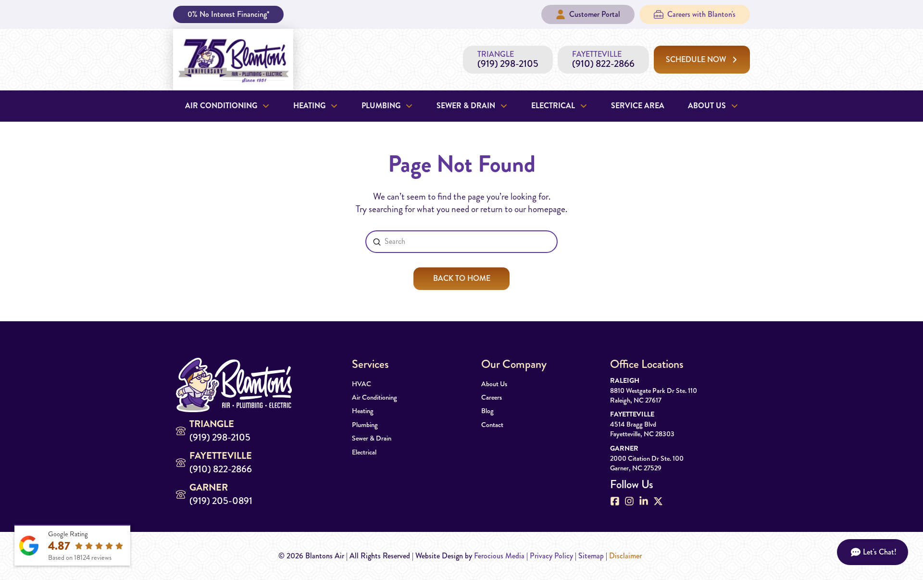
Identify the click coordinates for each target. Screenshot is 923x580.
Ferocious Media (499, 555)
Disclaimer (625, 555)
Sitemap (591, 555)
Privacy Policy (551, 555)
